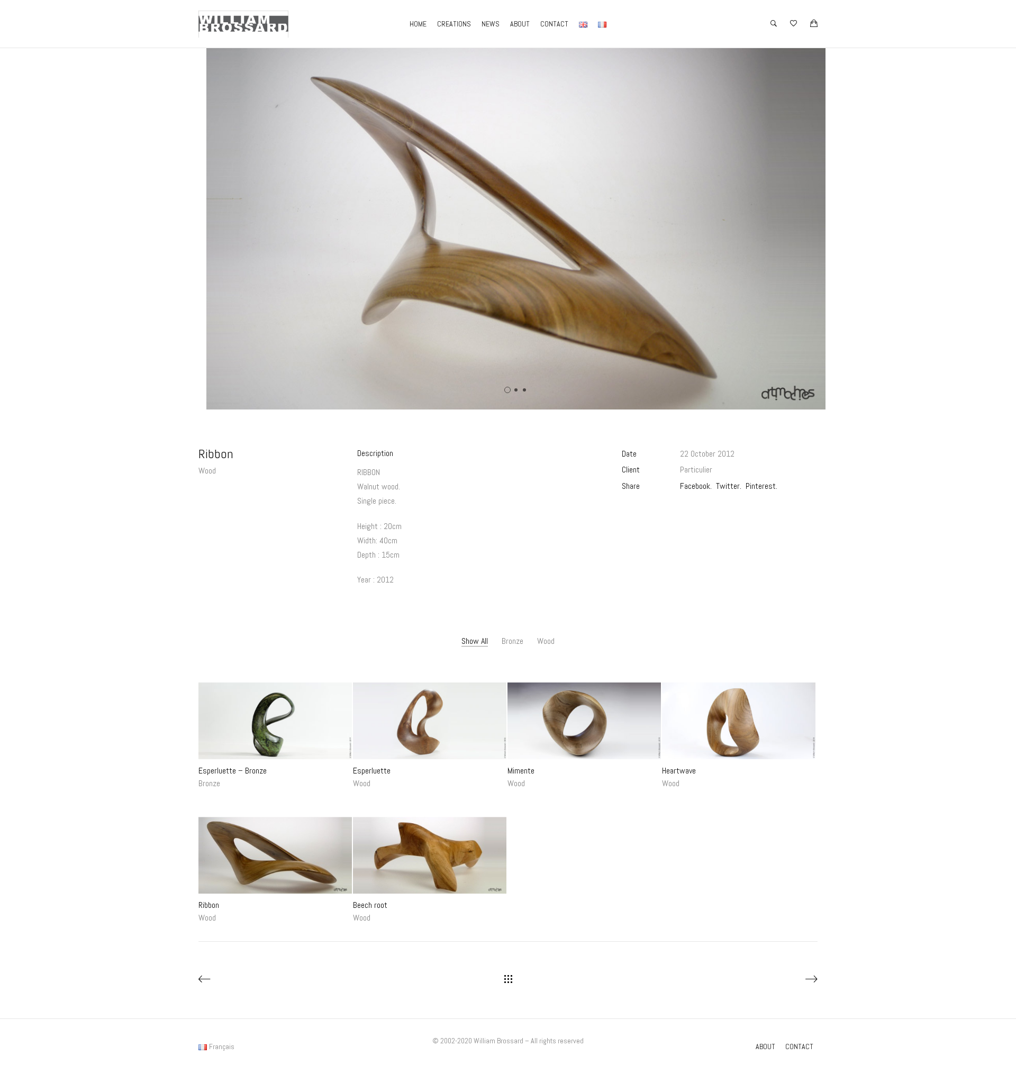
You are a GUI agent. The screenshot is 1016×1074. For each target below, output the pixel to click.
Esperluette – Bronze (232, 770)
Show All (474, 641)
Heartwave (679, 770)
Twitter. (728, 486)
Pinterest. (761, 486)
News (491, 24)
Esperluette (372, 770)
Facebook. (696, 486)
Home (418, 24)
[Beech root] (429, 855)
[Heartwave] (738, 720)
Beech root (370, 905)
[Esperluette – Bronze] (275, 720)
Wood (207, 470)
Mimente (520, 770)
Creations (454, 24)
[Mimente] (584, 720)
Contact (554, 24)
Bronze (512, 641)
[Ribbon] (275, 855)
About (520, 24)
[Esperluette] (429, 720)
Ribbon (208, 905)
